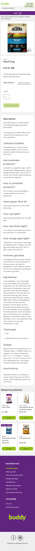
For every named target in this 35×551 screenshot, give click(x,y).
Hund (15, 17)
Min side (30, 4)
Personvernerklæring (14, 492)
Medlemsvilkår (11, 489)
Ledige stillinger (12, 478)
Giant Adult (6, 407)
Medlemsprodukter (13, 485)
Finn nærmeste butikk (14, 475)
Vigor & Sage (22, 405)
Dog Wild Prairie (25, 438)
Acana (5, 59)
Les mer (9, 418)
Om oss (9, 504)
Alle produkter (9, 17)
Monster (4, 436)
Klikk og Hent (11, 472)
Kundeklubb (10, 482)
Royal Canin (5, 405)
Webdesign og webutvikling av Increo (17, 543)
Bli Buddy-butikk (12, 507)
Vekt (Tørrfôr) (8, 83)
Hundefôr (21, 17)
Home (2, 17)
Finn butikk (29, 6)
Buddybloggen (12, 468)
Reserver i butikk (11, 105)
